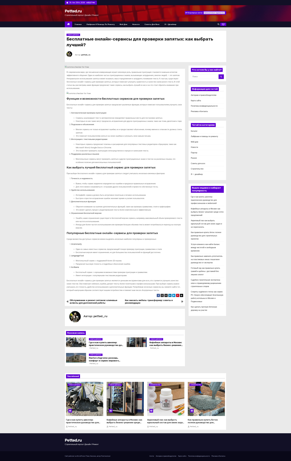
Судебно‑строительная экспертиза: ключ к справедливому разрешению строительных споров (206, 283)
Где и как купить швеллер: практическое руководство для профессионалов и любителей (106, 345)
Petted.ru (73, 11)
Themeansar (105, 456)
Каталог (194, 131)
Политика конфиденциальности (204, 106)
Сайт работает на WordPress (75, 456)
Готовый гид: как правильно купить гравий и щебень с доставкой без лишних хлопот (205, 271)
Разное (194, 158)
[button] (218, 24)
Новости (136, 24)
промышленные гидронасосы (214, 13)
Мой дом (123, 24)
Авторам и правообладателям (203, 95)
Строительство (197, 169)
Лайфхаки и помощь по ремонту (101, 24)
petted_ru (85, 55)
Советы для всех (152, 24)
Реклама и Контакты (199, 111)
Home (151, 456)
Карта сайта (196, 100)
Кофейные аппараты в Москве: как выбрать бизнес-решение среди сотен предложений (165, 345)
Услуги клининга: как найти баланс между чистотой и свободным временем (205, 247)
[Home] (68, 24)
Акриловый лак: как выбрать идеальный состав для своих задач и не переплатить (206, 223)
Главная (78, 24)
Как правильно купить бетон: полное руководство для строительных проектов (206, 235)
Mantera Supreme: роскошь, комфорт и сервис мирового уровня (104, 361)
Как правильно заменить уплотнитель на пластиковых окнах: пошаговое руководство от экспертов (206, 259)
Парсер (194, 152)
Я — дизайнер (170, 24)
